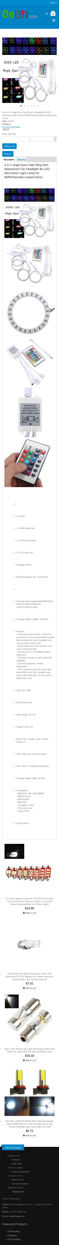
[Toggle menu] (53, 20)
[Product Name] (29, 868)
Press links (17, 1164)
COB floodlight (13, 1231)
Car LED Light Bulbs (11, 127)
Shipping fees (18, 1192)
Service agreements (21, 1172)
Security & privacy (15, 1176)
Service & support (15, 1168)
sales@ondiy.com (17, 1216)
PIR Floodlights (14, 1239)
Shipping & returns (15, 1187)
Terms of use (18, 1180)
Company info (13, 1156)
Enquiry (7, 154)
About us (16, 1160)
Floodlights (12, 1235)
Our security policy (20, 1184)
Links (52, 3)
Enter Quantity (9, 134)
